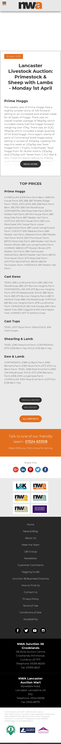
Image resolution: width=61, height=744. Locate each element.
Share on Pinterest (30, 469)
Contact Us (30, 592)
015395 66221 (33, 667)
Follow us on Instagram (43, 630)
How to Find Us (31, 585)
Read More (30, 164)
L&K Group (21, 486)
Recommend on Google (16, 469)
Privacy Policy (31, 599)
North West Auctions (30, 5)
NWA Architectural (21, 509)
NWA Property (21, 498)
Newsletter (30, 558)
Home (30, 524)
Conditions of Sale (30, 612)
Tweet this (38, 469)
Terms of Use (30, 605)
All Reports (30, 418)
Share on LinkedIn (23, 469)
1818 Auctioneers (39, 509)
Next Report (30, 407)
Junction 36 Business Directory (30, 578)
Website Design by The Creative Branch (19, 721)
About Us (30, 538)
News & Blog (30, 531)
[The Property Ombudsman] (34, 730)
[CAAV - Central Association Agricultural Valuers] (10, 730)
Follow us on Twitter (26, 630)
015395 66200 (37, 663)
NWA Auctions (39, 486)
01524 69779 (33, 702)
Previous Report (30, 400)
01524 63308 (36, 441)
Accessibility (30, 619)
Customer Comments (30, 565)
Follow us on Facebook (18, 630)
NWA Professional (39, 498)
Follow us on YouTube (35, 630)
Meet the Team (30, 545)
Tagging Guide (30, 572)
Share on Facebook (45, 469)
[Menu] (4, 3)
